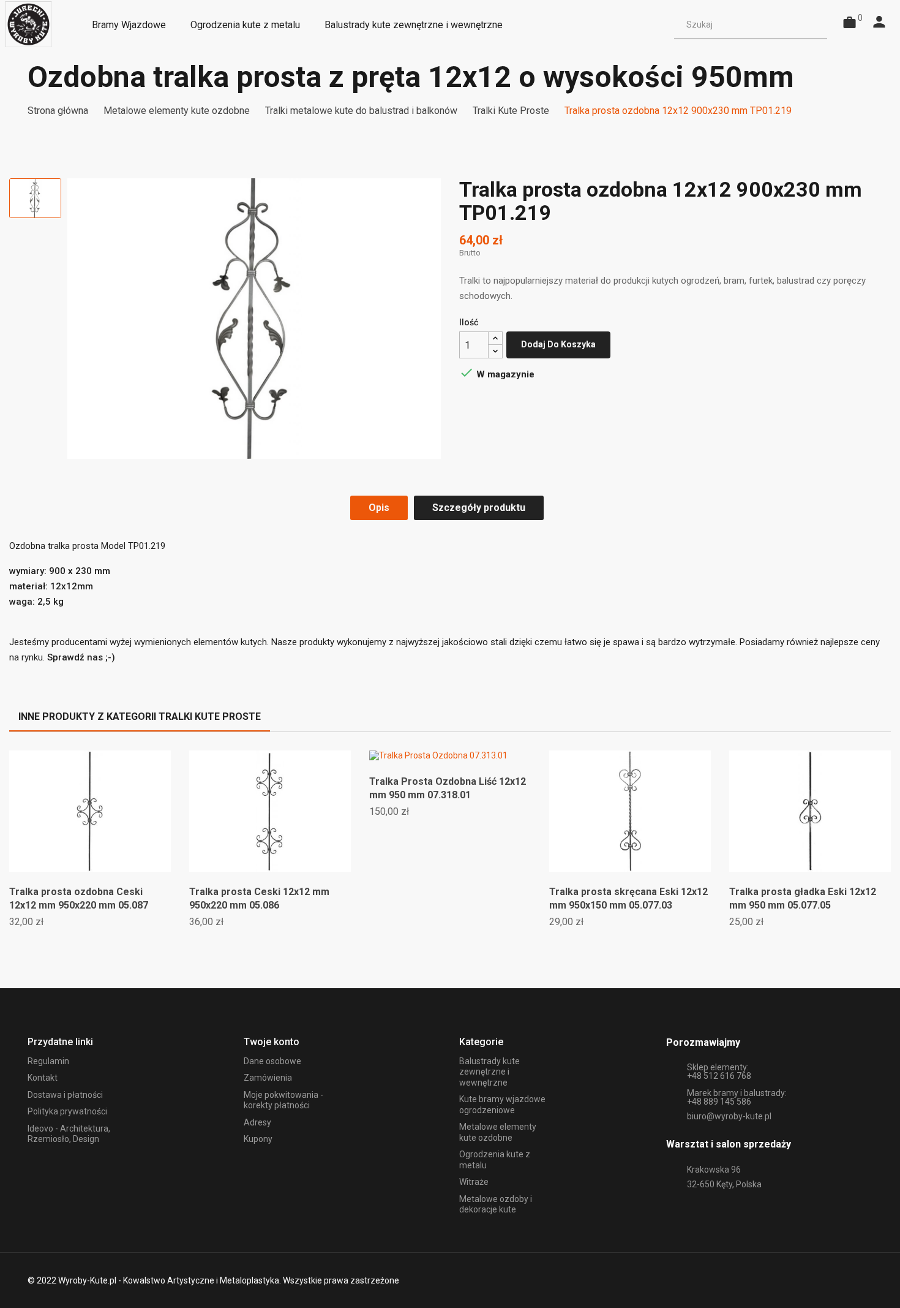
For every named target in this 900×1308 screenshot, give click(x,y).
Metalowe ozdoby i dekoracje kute (495, 1204)
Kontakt (43, 1078)
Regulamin (48, 1061)
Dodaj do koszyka (558, 344)
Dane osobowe (272, 1061)
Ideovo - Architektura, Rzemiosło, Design (69, 1134)
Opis (379, 507)
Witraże (474, 1182)
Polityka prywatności (67, 1111)
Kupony (258, 1139)
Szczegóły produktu (478, 507)
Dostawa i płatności (65, 1095)
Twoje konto (271, 1042)
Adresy (257, 1122)
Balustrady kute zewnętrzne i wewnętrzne (489, 1071)
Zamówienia (268, 1078)
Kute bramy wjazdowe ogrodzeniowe (502, 1104)
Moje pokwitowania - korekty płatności (283, 1100)
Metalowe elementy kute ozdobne (497, 1132)
